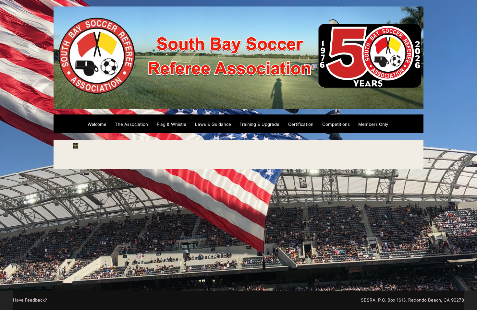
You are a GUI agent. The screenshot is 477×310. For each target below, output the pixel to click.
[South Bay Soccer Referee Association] (238, 105)
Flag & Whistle (171, 124)
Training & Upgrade (259, 124)
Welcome (97, 124)
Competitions (336, 124)
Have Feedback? (30, 300)
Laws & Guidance (213, 124)
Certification (300, 124)
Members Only (373, 124)
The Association (131, 124)
